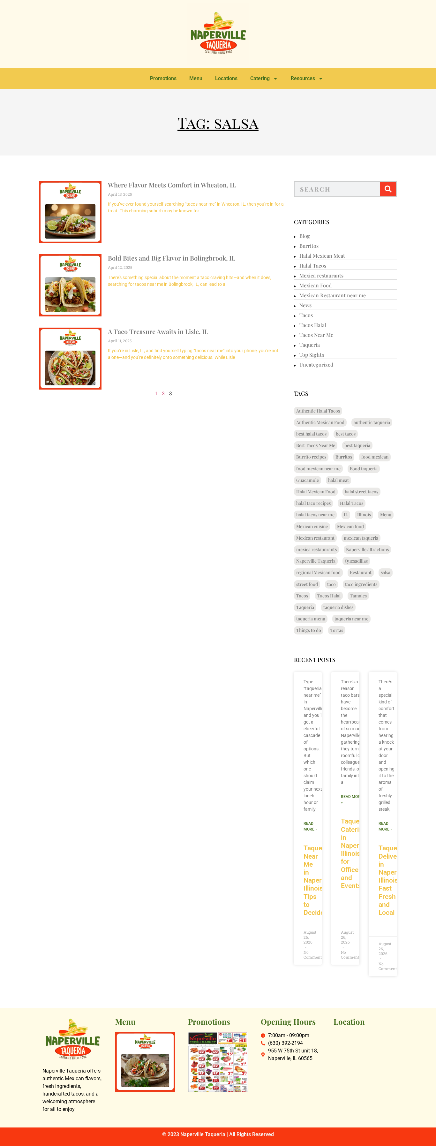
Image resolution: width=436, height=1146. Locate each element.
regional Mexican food (318, 572)
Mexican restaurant (315, 538)
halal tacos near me (315, 515)
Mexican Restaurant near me (332, 295)
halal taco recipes (313, 503)
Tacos (306, 315)
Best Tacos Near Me (315, 445)
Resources (303, 78)
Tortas (336, 630)
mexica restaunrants (316, 549)
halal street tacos (361, 492)
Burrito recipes (311, 457)
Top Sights (311, 354)
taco (331, 584)
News (305, 305)
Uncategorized (316, 364)
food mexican (374, 457)
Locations (226, 78)
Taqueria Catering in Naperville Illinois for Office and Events (356, 853)
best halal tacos (311, 434)
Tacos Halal (312, 325)
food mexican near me (318, 469)
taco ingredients (361, 584)
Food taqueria (364, 469)
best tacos (346, 434)
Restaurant (361, 572)
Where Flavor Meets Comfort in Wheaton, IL (172, 184)
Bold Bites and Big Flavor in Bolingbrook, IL (171, 258)
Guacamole (307, 480)
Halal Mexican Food (315, 492)
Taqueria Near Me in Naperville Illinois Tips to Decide (319, 880)
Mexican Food (315, 285)
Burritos (309, 245)
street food (307, 584)
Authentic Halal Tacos (318, 411)
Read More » (310, 826)
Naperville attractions (367, 549)
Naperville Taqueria (315, 561)
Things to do (308, 630)
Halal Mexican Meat (322, 255)
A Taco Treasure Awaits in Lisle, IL (158, 331)
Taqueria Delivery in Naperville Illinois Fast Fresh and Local (394, 880)
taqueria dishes (338, 607)
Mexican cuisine (312, 526)
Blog (304, 235)
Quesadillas (356, 561)
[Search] (388, 189)
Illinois (364, 515)
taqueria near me (351, 619)
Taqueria (309, 344)
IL (346, 515)
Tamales (358, 596)
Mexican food (350, 526)
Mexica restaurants (321, 275)
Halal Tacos (312, 265)
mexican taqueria (361, 538)
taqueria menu (310, 619)
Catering (260, 78)
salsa (385, 572)
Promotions (163, 78)
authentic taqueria (372, 422)
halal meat (338, 480)
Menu (195, 78)
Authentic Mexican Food (320, 422)
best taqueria (357, 445)
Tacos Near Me (316, 334)
